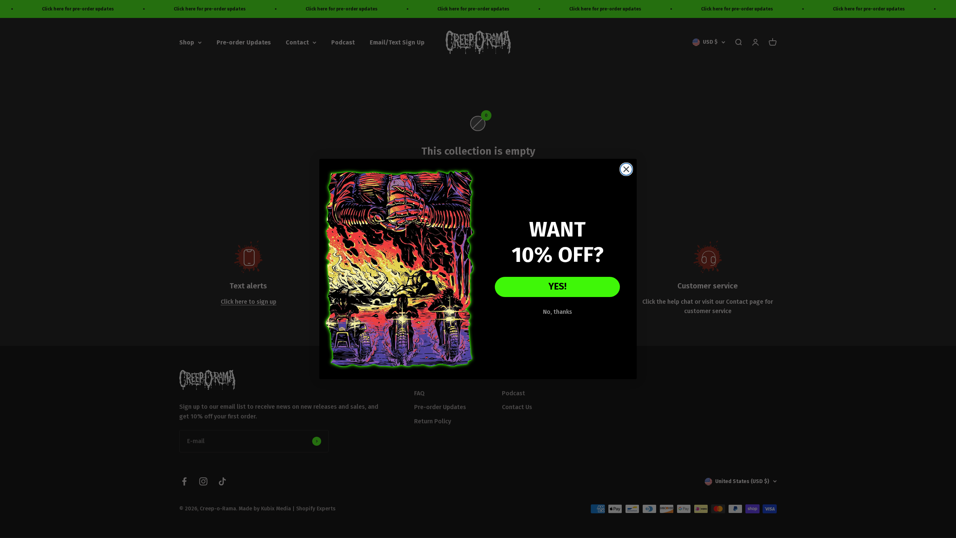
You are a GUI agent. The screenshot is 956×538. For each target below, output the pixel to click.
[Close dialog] (626, 169)
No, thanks (557, 311)
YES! (558, 286)
